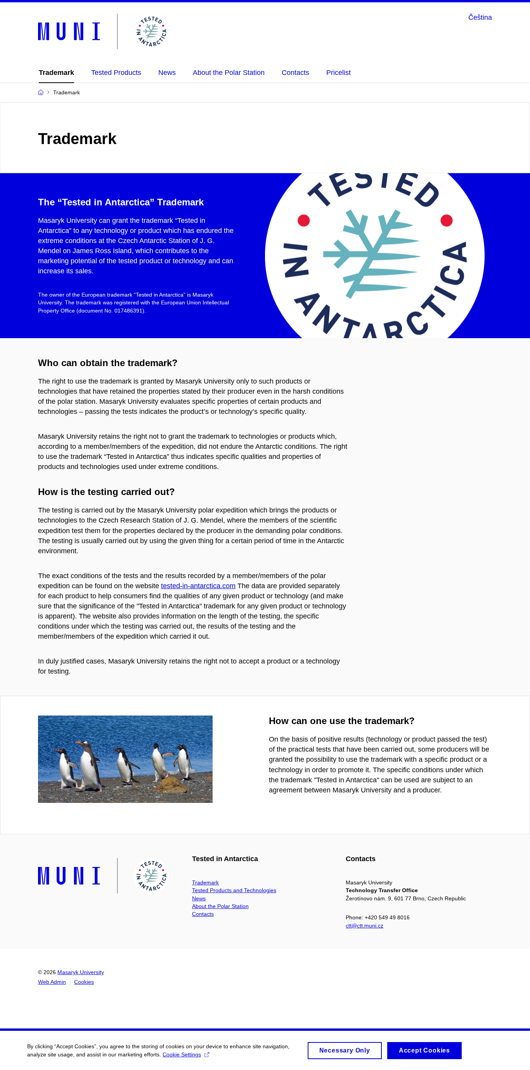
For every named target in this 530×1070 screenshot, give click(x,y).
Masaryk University (80, 972)
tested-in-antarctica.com (198, 586)
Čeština (480, 17)
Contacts (203, 914)
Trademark (205, 882)
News (199, 898)
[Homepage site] (104, 31)
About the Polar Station (220, 906)
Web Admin (52, 982)
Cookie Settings (182, 1054)
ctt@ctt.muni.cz (364, 925)
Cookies (84, 982)
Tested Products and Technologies (234, 890)
